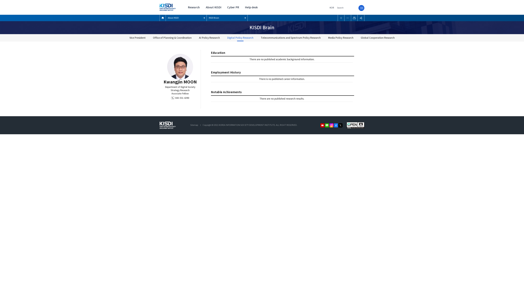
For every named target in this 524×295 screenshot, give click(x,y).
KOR (332, 7)
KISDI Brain (214, 18)
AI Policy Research (209, 37)
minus (347, 18)
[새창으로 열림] (355, 123)
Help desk (251, 7)
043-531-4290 (182, 98)
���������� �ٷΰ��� (163, 18)
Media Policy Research (340, 37)
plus (341, 18)
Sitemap (194, 125)
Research (194, 7)
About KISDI (213, 7)
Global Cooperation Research (378, 37)
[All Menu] (361, 8)
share (361, 18)
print (354, 18)
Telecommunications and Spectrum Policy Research (291, 37)
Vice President (137, 37)
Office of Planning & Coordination (172, 37)
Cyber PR (233, 7)
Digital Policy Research (240, 37)
